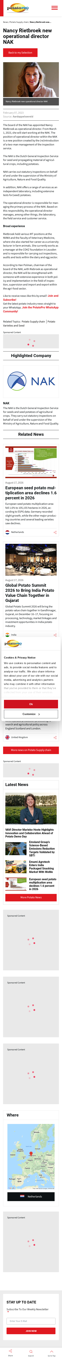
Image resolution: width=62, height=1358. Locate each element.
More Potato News (31, 897)
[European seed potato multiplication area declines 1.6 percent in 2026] (31, 490)
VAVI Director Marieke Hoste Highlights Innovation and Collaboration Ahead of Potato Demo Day (29, 833)
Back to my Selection (20, 53)
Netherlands (35, 1197)
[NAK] (31, 397)
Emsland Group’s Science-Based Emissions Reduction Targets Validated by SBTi (42, 848)
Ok (31, 704)
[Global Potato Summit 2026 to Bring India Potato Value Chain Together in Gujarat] (31, 590)
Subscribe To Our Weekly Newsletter (28, 1309)
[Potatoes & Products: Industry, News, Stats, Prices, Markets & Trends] (18, 8)
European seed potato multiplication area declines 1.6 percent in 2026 (42, 884)
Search (31, 1356)
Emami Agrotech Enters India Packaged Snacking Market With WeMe (41, 867)
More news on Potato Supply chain (31, 750)
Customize (29, 714)
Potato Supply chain (33, 322)
